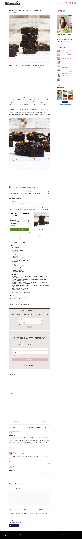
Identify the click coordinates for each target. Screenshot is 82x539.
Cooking (18, 12)
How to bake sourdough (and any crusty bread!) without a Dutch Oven (67, 71)
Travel (41, 2)
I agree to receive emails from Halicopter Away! (30, 324)
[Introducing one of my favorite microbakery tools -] (70, 97)
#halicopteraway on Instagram (27, 209)
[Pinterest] (61, 10)
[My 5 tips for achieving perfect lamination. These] (59, 92)
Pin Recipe (40, 229)
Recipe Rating (12, 488)
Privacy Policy (8, 535)
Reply (48, 449)
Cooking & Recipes (32, 2)
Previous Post (15, 421)
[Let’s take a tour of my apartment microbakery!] (65, 97)
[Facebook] (72, 3)
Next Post (46, 421)
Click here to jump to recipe (15, 71)
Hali (14, 452)
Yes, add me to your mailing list (17, 516)
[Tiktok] (75, 3)
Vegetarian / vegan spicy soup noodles (20, 203)
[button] (30, 356)
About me (48, 2)
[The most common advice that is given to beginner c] (70, 92)
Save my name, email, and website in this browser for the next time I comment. (29, 513)
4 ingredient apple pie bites (18, 204)
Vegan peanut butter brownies (19, 201)
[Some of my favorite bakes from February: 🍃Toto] (59, 97)
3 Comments (12, 12)
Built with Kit (30, 366)
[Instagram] (70, 3)
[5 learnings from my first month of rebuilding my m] (65, 92)
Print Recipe (20, 229)
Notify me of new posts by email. (17, 522)
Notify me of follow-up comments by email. (20, 520)
